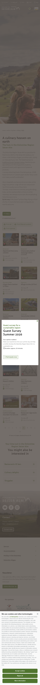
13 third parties (14, 616)
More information (20, 680)
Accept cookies (20, 671)
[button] (37, 614)
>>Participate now (11, 357)
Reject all (20, 676)
